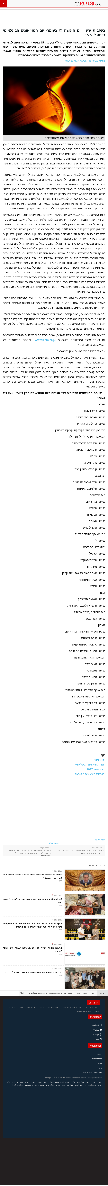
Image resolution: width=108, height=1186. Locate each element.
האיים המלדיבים (83, 1082)
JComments (54, 843)
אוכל (21, 1007)
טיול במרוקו (29, 1085)
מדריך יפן (74, 1085)
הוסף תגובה (100, 839)
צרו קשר (99, 1054)
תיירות (14, 1007)
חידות (99, 1082)
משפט (97, 1012)
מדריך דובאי (24, 1082)
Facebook (95, 1025)
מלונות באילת (47, 1082)
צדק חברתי (31, 1007)
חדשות (85, 993)
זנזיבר (93, 1082)
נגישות (100, 1068)
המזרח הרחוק (39, 1085)
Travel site (58, 1082)
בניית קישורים (36, 1082)
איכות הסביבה (53, 1007)
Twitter (96, 1030)
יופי (73, 1007)
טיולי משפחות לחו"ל (84, 1012)
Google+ (95, 1035)
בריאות (41, 1007)
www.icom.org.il (45, 340)
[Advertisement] (54, 20)
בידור (80, 1007)
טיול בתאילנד (18, 1085)
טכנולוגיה (65, 1007)
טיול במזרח (50, 1085)
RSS (97, 1039)
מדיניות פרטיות (97, 1059)
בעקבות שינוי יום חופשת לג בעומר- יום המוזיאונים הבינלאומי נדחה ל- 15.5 (54, 32)
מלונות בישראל (70, 1082)
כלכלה (88, 1007)
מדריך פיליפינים (85, 1085)
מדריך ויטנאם (97, 1085)
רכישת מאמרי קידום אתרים (92, 1072)
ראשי (93, 993)
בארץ (78, 993)
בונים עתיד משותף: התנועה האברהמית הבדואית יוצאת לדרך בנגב (33, 972)
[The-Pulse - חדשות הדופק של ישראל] (87, 3)
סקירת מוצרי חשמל (62, 1085)
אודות (100, 1063)
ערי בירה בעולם (12, 1082)
